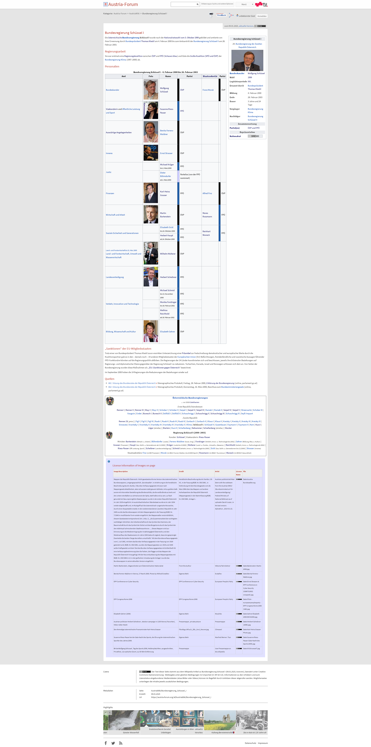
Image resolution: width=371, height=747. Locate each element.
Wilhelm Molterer (168, 253)
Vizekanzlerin (112, 109)
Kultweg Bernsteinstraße (222, 732)
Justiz (108, 172)
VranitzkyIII (156, 424)
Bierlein (166, 428)
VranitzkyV (180, 424)
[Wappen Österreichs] (109, 435)
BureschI (147, 413)
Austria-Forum (123, 4)
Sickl (213, 448)
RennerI (120, 410)
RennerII (130, 410)
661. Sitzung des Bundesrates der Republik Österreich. (132, 383)
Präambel (186, 353)
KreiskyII (236, 421)
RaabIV (181, 421)
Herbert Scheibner (168, 277)
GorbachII (201, 421)
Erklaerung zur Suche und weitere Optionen (217, 4)
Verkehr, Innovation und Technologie (122, 303)
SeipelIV (227, 410)
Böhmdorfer (157, 441)
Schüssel (181, 437)
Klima (189, 424)
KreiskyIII (246, 421)
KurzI (258, 424)
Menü (244, 4)
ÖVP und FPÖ (254, 128)
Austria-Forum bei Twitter (113, 743)
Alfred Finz (207, 193)
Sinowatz (123, 424)
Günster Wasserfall (131, 732)
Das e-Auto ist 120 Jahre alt (254, 732)
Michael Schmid (167, 290)
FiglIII (150, 421)
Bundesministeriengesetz (232, 386)
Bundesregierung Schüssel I (213, 671)
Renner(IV (123, 421)
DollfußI (167, 413)
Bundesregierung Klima (115, 59)
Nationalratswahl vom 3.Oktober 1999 (181, 37)
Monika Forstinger (168, 302)
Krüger (170, 445)
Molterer (191, 445)
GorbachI (191, 421)
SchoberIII (257, 410)
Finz (144, 453)
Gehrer (239, 441)
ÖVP (154, 56)
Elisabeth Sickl (166, 227)
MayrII (155, 410)
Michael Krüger (167, 164)
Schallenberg (184, 428)
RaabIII (173, 421)
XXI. (249, 81)
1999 (250, 77)
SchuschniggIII (217, 413)
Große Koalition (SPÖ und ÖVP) (204, 56)
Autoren (239, 671)
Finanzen (110, 193)
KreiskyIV (256, 421)
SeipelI (183, 410)
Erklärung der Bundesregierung (220, 383)
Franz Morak (208, 89)
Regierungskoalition (133, 56)
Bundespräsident (255, 85)
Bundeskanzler (237, 73)
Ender (139, 413)
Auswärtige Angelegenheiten (119, 132)
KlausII (218, 421)
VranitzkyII (145, 424)
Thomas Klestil (254, 89)
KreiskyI (227, 421)
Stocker (228, 428)
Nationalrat (235, 136)
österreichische (115, 37)
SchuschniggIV (233, 413)
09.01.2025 (231, 671)
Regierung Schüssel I (183, 432)
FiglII (143, 421)
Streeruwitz (246, 410)
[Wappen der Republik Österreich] (110, 401)
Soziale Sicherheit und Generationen (122, 233)
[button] (222, 15)
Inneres (109, 153)
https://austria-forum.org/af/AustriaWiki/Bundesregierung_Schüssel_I (181, 697)
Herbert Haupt (166, 235)
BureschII (157, 413)
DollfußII (176, 413)
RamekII (218, 410)
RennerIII (139, 410)
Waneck (229, 453)
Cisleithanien (194, 402)
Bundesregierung (130, 37)
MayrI (148, 410)
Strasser (250, 448)
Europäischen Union (187, 356)
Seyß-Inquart (247, 413)
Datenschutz (250, 743)
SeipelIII (200, 410)
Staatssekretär (210, 76)
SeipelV (236, 410)
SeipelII (191, 410)
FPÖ (161, 56)
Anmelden (262, 16)
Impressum (263, 743)
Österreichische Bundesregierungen (190, 398)
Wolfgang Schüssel (256, 73)
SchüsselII (209, 424)
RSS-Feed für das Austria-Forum (120, 743)
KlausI (211, 421)
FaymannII (243, 424)
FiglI (138, 421)
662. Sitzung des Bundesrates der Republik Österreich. (132, 386)
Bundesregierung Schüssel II (206, 41)
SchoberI (164, 410)
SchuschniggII (202, 413)
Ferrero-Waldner (177, 441)
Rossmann (204, 453)
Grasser (116, 445)
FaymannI (232, 424)
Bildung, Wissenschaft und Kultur (121, 331)
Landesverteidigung (115, 277)
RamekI (209, 410)
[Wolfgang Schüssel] (247, 60)
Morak (164, 453)
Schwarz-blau (171, 56)
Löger (150, 428)
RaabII (165, 421)
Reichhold (230, 445)
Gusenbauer (220, 424)
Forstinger (200, 441)
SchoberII (173, 410)
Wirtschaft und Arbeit (115, 214)
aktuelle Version (246, 26)
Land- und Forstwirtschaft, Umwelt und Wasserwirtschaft (123, 254)
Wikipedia (188, 671)
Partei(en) (235, 128)
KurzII (174, 428)
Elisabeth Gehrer (167, 331)
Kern (252, 424)
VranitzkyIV (168, 424)
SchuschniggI (188, 413)
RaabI (158, 421)
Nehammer (197, 428)
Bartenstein (131, 441)
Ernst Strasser (166, 153)
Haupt (133, 445)
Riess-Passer (204, 437)
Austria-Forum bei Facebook (105, 743)
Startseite (105, 4)
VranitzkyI (133, 424)
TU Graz (261, 4)
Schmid (176, 448)
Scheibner (150, 448)
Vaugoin (131, 413)
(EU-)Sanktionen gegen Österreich (164, 367)
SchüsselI (198, 424)
